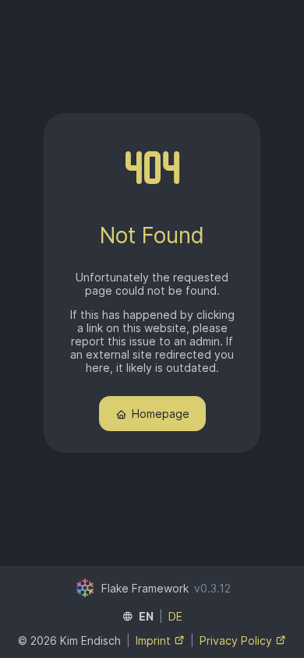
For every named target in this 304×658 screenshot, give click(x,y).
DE (175, 616)
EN (146, 616)
